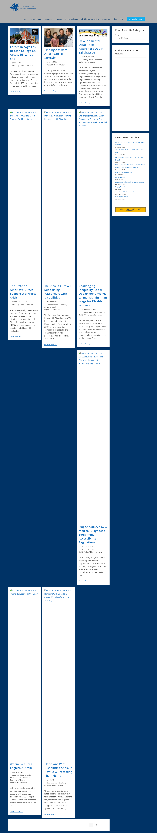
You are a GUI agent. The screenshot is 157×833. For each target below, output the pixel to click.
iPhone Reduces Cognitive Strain (21, 766)
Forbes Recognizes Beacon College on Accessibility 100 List (23, 52)
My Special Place (120, 177)
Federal (99, 315)
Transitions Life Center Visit (124, 192)
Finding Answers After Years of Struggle (55, 53)
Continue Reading (16, 92)
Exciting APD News (121, 197)
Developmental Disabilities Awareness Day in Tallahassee (91, 46)
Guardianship (17, 775)
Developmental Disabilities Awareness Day (129, 182)
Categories (119, 35)
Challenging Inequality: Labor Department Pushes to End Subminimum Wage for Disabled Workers (93, 295)
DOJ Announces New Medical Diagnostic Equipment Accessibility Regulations (93, 534)
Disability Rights (56, 785)
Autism (63, 65)
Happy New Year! (121, 187)
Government (90, 62)
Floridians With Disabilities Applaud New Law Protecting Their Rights (58, 769)
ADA (86, 552)
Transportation (52, 305)
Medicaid (29, 305)
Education (29, 66)
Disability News (18, 66)
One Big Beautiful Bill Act (123, 172)
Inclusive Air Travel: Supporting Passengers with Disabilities (58, 291)
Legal (96, 312)
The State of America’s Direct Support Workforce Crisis (23, 291)
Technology (24, 782)
